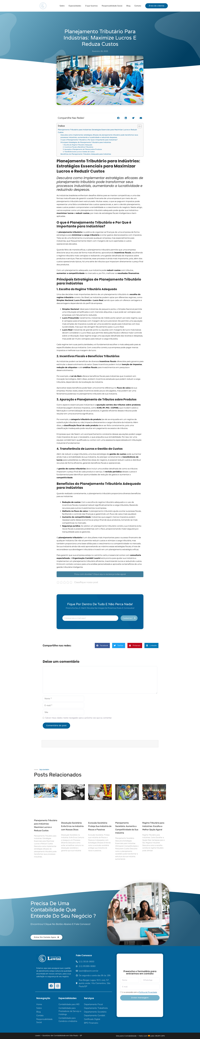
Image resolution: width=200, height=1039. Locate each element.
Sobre (62, 6)
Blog (128, 6)
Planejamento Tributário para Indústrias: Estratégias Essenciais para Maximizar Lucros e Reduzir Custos (97, 131)
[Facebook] (51, 986)
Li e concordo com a (139, 992)
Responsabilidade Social (112, 6)
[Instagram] (58, 986)
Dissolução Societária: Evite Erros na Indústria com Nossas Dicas (72, 826)
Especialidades (75, 6)
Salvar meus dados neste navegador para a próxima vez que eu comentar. (78, 717)
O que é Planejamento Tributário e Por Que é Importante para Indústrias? (89, 140)
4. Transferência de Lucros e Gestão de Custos (79, 151)
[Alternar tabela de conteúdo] (138, 126)
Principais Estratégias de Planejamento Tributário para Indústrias (86, 142)
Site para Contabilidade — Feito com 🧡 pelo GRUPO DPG (140, 1036)
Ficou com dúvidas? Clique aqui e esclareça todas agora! (100, 574)
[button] (118, 118)
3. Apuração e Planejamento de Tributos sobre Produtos (82, 149)
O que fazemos (91, 6)
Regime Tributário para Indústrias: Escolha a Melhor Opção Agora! (153, 826)
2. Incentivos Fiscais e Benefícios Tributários (78, 147)
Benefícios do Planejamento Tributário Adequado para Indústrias (86, 154)
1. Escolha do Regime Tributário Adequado (77, 145)
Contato (137, 6)
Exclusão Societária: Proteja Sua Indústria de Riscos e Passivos (99, 826)
